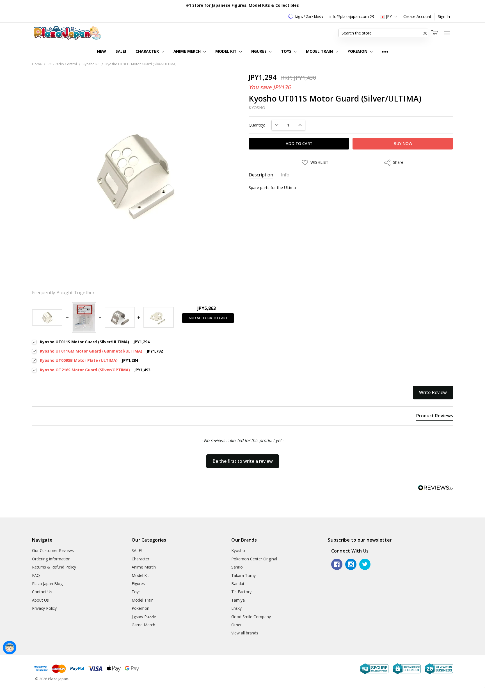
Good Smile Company (251, 616)
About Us (40, 600)
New (101, 51)
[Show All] (385, 51)
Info (285, 175)
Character (148, 51)
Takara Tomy (243, 575)
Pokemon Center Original (254, 559)
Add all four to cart (208, 318)
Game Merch (143, 624)
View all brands (244, 633)
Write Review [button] (433, 392)
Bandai (237, 583)
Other (236, 624)
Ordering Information (51, 559)
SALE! (121, 51)
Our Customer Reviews (53, 550)
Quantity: (257, 125)
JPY (389, 16)
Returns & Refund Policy (54, 567)
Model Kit (226, 51)
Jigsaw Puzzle (144, 616)
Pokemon (358, 51)
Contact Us (42, 591)
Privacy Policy (44, 608)
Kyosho (238, 550)
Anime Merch (187, 51)
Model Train (320, 51)
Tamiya (238, 600)
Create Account (417, 16)
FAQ (36, 575)
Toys (286, 51)
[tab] (434, 417)
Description (261, 175)
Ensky (236, 608)
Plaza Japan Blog (47, 583)
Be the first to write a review (242, 461)
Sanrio (237, 567)
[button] (425, 33)
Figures (259, 51)
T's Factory (241, 591)
